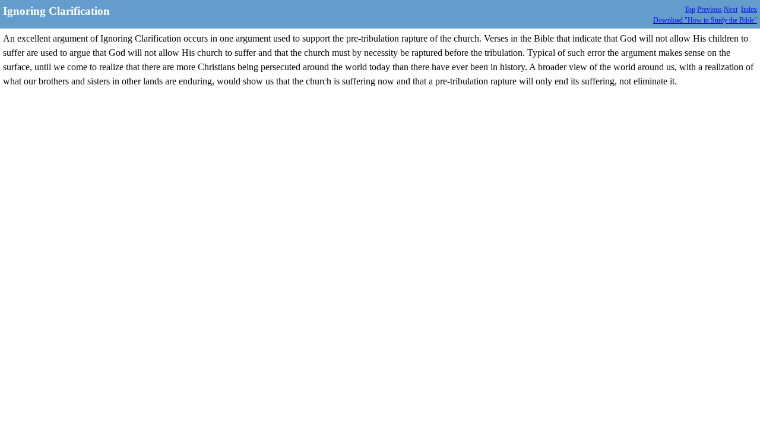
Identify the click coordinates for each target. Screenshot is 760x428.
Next (730, 9)
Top (690, 9)
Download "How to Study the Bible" (705, 20)
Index (749, 9)
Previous (709, 9)
